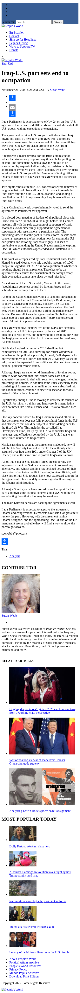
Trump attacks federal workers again (31, 926)
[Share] (43, 98)
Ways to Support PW (22, 46)
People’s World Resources (25, 966)
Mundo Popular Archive (24, 973)
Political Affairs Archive (24, 962)
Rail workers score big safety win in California (37, 901)
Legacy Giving (18, 43)
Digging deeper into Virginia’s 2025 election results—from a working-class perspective (42, 710)
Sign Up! (7, 63)
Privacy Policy (18, 969)
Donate (13, 50)
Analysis (14, 556)
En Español (16, 32)
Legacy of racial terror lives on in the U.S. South (39, 952)
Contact (14, 36)
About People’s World (23, 959)
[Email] (43, 107)
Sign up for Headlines (22, 39)
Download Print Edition (24, 976)
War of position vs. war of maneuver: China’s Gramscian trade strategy (37, 761)
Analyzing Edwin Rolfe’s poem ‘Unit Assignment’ (40, 810)
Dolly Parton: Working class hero (29, 846)
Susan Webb (57, 89)
